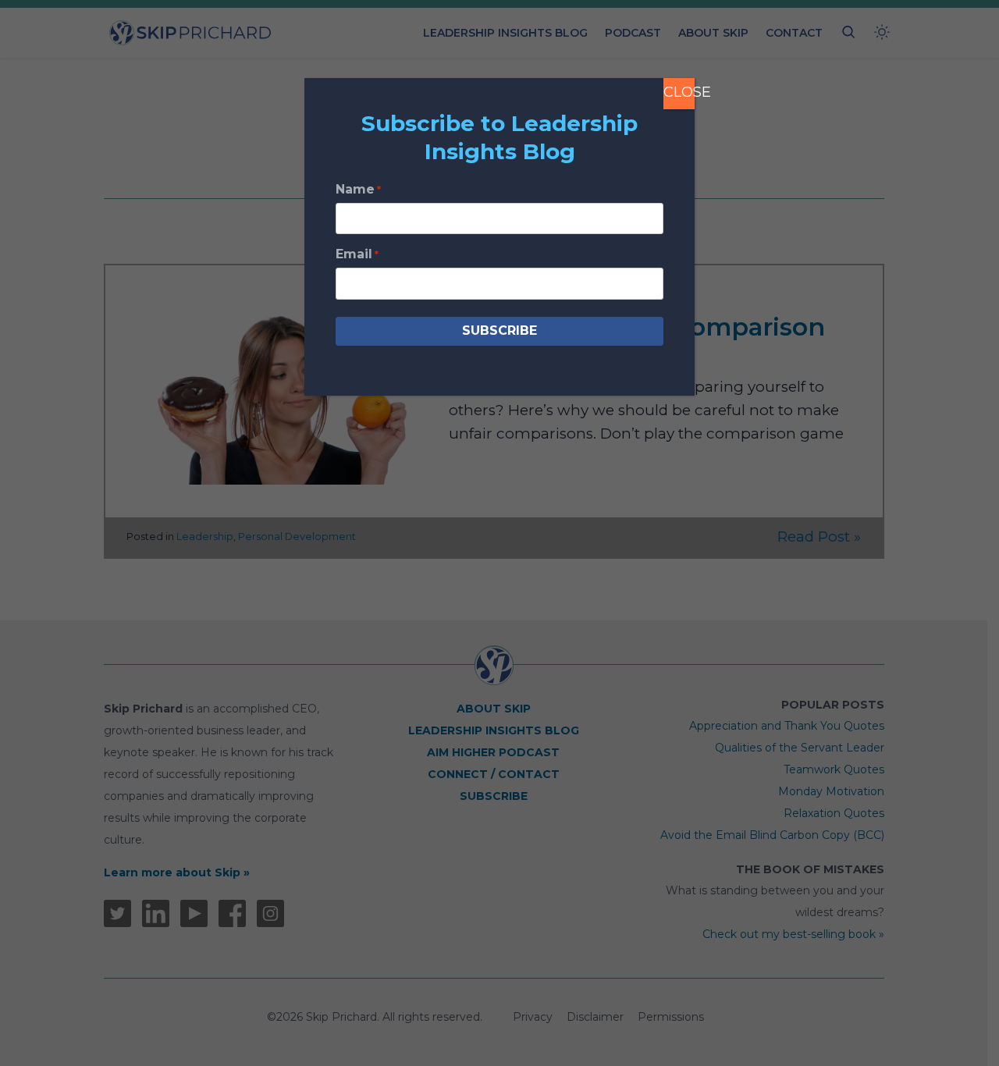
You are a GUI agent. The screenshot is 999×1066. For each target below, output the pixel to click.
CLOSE (679, 92)
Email (357, 254)
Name (358, 189)
